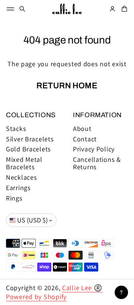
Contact (85, 139)
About (82, 128)
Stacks (16, 128)
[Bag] (123, 9)
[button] (22, 9)
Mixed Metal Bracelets (24, 163)
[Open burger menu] (10, 8)
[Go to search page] (22, 9)
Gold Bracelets (28, 149)
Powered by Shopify (36, 296)
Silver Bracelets (30, 139)
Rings (14, 198)
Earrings (18, 188)
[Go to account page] (112, 9)
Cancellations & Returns (97, 163)
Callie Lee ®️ (82, 287)
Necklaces (21, 177)
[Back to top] (121, 292)
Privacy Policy (94, 149)
